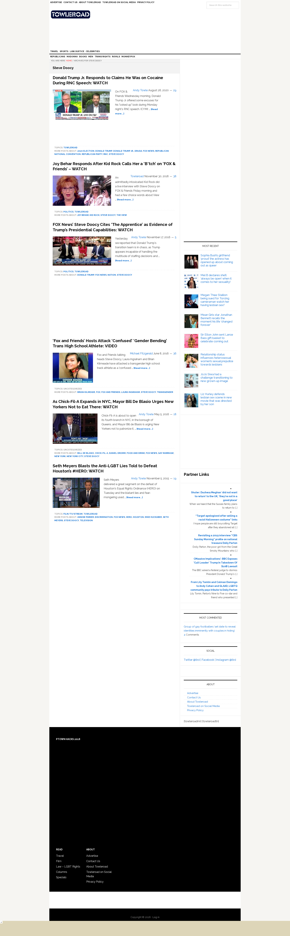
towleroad (70, 147)
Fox (98, 392)
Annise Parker (85, 517)
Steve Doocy (116, 154)
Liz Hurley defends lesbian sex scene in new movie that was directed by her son (216, 399)
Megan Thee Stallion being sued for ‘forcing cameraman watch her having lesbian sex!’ (215, 300)
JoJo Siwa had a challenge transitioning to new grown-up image (217, 378)
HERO (129, 517)
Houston (138, 517)
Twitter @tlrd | (193, 659)
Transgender (165, 392)
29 (174, 90)
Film (58, 861)
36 (174, 353)
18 (175, 414)
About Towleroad (197, 701)
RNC (105, 154)
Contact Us (194, 697)
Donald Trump (103, 151)
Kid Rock (95, 215)
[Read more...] (125, 199)
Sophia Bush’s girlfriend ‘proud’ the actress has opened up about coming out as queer (217, 260)
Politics (68, 212)
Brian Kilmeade (86, 392)
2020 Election (85, 151)
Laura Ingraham (130, 392)
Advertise (192, 693)
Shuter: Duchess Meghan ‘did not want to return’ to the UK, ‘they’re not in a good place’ (214, 496)
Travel (60, 855)
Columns (61, 872)
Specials (61, 877)
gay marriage (166, 453)
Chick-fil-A (101, 453)
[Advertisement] (210, 202)
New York (60, 456)
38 (174, 176)
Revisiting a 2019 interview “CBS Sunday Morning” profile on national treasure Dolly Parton (215, 539)
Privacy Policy (195, 710)
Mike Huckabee (153, 517)
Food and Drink (136, 453)
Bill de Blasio (85, 453)
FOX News (148, 151)
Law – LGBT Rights (68, 866)
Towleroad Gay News (146, 14)
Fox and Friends (110, 392)
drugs (138, 151)
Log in (156, 917)
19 (175, 478)
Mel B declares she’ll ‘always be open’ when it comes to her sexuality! (216, 278)
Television (86, 520)
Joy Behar (83, 215)
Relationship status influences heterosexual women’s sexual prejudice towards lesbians (217, 359)
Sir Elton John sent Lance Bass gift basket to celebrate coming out (217, 338)
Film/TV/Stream (73, 514)
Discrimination (104, 517)
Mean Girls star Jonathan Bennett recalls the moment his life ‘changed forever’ (216, 319)
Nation (112, 275)
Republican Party (92, 154)
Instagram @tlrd (226, 659)
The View (121, 215)
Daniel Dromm (117, 453)
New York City (75, 456)
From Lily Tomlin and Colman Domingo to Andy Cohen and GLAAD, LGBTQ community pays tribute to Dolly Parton (213, 586)
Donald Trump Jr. (123, 151)
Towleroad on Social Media (203, 706)
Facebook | (209, 659)
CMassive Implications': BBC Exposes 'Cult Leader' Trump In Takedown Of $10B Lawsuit (215, 562)
